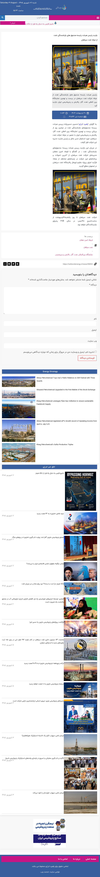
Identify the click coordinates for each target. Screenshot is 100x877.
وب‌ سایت (92, 341)
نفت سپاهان (88, 247)
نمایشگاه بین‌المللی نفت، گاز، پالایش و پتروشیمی (74, 254)
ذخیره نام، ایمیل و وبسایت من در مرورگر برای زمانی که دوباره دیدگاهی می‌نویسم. (58, 352)
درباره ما (76, 859)
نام (95, 319)
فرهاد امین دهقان (86, 240)
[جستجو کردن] (2, 17)
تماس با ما (63, 859)
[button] (98, 17)
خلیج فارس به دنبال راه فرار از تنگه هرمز (43, 24)
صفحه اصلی (91, 859)
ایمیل (94, 330)
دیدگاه (93, 285)
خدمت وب (44, 872)
